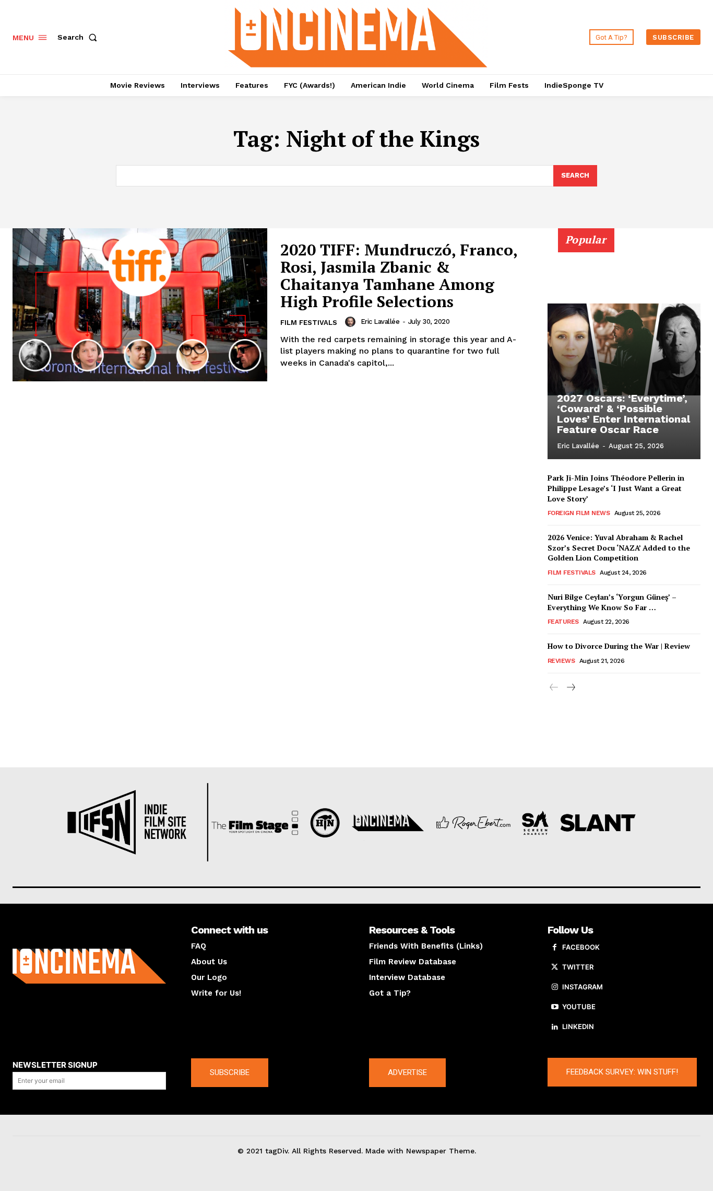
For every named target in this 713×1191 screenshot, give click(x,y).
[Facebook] (555, 947)
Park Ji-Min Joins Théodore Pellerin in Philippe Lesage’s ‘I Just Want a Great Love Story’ (616, 488)
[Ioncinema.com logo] (89, 966)
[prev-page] (554, 687)
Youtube (579, 1006)
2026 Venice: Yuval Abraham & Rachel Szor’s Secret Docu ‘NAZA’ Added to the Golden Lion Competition (619, 547)
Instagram (582, 987)
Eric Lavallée (380, 321)
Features (563, 621)
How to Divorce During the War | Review (619, 646)
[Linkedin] (555, 1027)
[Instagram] (555, 987)
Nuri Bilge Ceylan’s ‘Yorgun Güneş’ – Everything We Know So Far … (612, 602)
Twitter (577, 967)
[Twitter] (555, 967)
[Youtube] (555, 1007)
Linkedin (578, 1026)
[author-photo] (352, 322)
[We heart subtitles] (357, 36)
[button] (79, 37)
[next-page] (570, 687)
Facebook (581, 947)
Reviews (561, 660)
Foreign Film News (579, 513)
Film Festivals (308, 322)
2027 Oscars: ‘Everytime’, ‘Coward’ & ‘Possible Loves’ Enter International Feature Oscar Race (623, 414)
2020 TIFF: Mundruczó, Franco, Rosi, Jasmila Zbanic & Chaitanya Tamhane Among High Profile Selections (399, 275)
